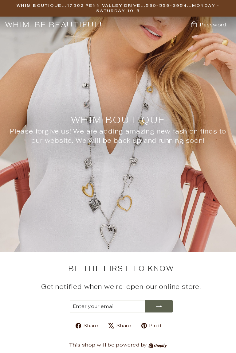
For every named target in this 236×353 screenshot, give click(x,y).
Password (213, 24)
